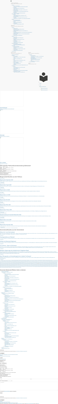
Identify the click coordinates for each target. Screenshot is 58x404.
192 (4, 262)
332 (44, 264)
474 (29, 266)
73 (54, 260)
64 (47, 260)
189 (1, 262)
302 (11, 264)
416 (22, 265)
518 (20, 267)
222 (38, 262)
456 (9, 266)
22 (14, 260)
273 (36, 263)
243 (3, 263)
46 (33, 260)
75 (56, 260)
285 (50, 263)
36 (25, 260)
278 (42, 263)
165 (32, 261)
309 (19, 264)
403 (8, 265)
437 (45, 265)
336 (49, 264)
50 (36, 260)
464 (18, 266)
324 (35, 264)
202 (15, 262)
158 (24, 261)
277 (41, 263)
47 (34, 260)
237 (54, 262)
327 (39, 264)
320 (31, 264)
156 (22, 261)
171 (39, 261)
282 (46, 263)
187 (56, 261)
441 (50, 265)
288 (53, 263)
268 (31, 263)
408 (13, 265)
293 (1, 264)
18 (11, 260)
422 (29, 265)
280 (44, 263)
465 (19, 266)
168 (35, 261)
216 (31, 262)
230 (46, 262)
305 (14, 264)
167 (34, 261)
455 (8, 266)
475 (30, 266)
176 (44, 261)
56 (41, 260)
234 (51, 262)
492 (49, 266)
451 (3, 266)
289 (54, 263)
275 (39, 263)
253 (14, 263)
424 (31, 265)
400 (4, 265)
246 (7, 263)
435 (43, 265)
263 (25, 263)
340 (53, 264)
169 (36, 261)
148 (13, 261)
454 (7, 266)
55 (40, 260)
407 (12, 265)
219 (34, 262)
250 (11, 263)
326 (38, 264)
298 (7, 264)
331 (43, 264)
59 (43, 260)
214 (29, 262)
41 (29, 260)
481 (36, 266)
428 (35, 265)
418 (24, 265)
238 (55, 262)
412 (18, 265)
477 (32, 266)
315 (25, 264)
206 (20, 262)
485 (41, 266)
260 (22, 263)
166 (33, 261)
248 (9, 263)
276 (40, 263)
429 (36, 265)
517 (19, 267)
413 (19, 265)
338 (51, 264)
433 (41, 265)
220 (35, 262)
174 (42, 261)
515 (17, 267)
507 (8, 267)
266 (29, 263)
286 (51, 263)
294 (2, 264)
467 (21, 266)
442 (51, 265)
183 (52, 261)
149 (14, 261)
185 (54, 261)
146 (11, 261)
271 (34, 263)
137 (1, 261)
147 (12, 261)
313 (23, 264)
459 (12, 266)
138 (2, 261)
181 (50, 261)
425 (32, 265)
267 (30, 263)
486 (42, 266)
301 (10, 264)
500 (0, 267)
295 (3, 264)
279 (43, 263)
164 (31, 261)
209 (23, 262)
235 (52, 262)
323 (34, 264)
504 (4, 267)
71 (53, 260)
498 (55, 266)
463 (17, 266)
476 (31, 266)
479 (34, 266)
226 (42, 262)
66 (49, 260)
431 (39, 265)
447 (56, 265)
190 (2, 262)
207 (21, 262)
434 (42, 265)
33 (23, 260)
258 (20, 263)
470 (24, 266)
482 (38, 266)
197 (10, 262)
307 (17, 264)
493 (50, 266)
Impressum (11, 403)
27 (18, 260)
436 (44, 265)
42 (30, 260)
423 (30, 265)
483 (39, 266)
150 (15, 261)
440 (49, 265)
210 (24, 262)
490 (46, 266)
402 (7, 265)
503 (3, 267)
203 (17, 262)
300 (9, 264)
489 (45, 266)
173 (41, 261)
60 (44, 260)
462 (15, 266)
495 (52, 266)
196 (9, 262)
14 (8, 260)
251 (12, 263)
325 (36, 264)
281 (45, 263)
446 (55, 265)
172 (40, 261)
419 (25, 265)
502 (2, 267)
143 (8, 261)
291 (56, 263)
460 (13, 266)
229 (45, 262)
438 (46, 265)
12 (6, 260)
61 (45, 260)
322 (33, 264)
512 (13, 267)
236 (53, 262)
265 (28, 263)
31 (21, 260)
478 (33, 266)
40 (28, 260)
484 (40, 266)
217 (32, 262)
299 (8, 264)
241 (1, 263)
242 (2, 263)
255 (17, 263)
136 (0, 261)
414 (20, 265)
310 (20, 264)
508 (9, 267)
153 (19, 261)
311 (21, 264)
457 (10, 266)
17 (10, 260)
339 (52, 264)
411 (17, 265)
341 (54, 264)
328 (40, 264)
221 (36, 262)
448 (0, 266)
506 (7, 267)
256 (18, 263)
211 (25, 262)
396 (0, 265)
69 (51, 260)
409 (14, 265)
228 (44, 262)
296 (4, 264)
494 (51, 266)
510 (11, 267)
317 (28, 264)
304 (13, 264)
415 (21, 265)
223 (39, 262)
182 (51, 261)
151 (17, 261)
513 (14, 267)
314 (24, 264)
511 (12, 267)
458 (11, 266)
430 (38, 265)
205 (19, 262)
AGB (6, 403)
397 (1, 265)
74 (55, 260)
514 (15, 267)
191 (3, 262)
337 (50, 264)
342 (55, 264)
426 (33, 265)
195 (8, 262)
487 (43, 266)
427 (34, 265)
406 (11, 265)
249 (10, 263)
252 (13, 263)
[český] (44, 88)
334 (46, 264)
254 (15, 263)
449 (1, 266)
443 (52, 265)
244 (4, 263)
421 (28, 265)
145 (10, 261)
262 (24, 263)
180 (49, 261)
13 (7, 260)
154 (20, 261)
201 (14, 262)
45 (32, 260)
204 (18, 262)
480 (35, 266)
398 (2, 265)
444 (53, 265)
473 (28, 266)
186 (55, 261)
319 (30, 264)
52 (38, 260)
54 (39, 260)
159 (25, 261)
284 (49, 263)
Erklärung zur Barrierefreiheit (29, 403)
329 (41, 264)
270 (33, 263)
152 (18, 261)
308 (18, 264)
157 (23, 261)
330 (42, 264)
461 (14, 266)
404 (9, 265)
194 (7, 262)
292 (0, 264)
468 (22, 266)
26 (17, 260)
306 (15, 264)
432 (40, 265)
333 (45, 264)
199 (12, 262)
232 (49, 262)
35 (24, 260)
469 (23, 266)
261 (23, 263)
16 (9, 260)
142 (7, 261)
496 (53, 266)
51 (37, 260)
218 (33, 262)
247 (8, 263)
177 (45, 261)
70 (52, 260)
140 (4, 261)
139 (3, 261)
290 (55, 263)
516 (18, 267)
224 (40, 262)
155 (21, 261)
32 (22, 260)
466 (20, 266)
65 (48, 260)
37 (26, 260)
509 (10, 267)
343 (56, 264)
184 (53, 261)
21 (13, 260)
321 (32, 264)
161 (28, 261)
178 (46, 261)
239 (56, 262)
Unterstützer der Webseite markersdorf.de (21, 351)
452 (4, 266)
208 (22, 262)
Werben (38, 403)
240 (0, 263)
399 (3, 265)
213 (28, 262)
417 (23, 265)
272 (35, 263)
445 (54, 265)
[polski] (44, 89)
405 (10, 265)
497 (54, 266)
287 (52, 263)
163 (30, 261)
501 (1, 267)
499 (56, 266)
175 (43, 261)
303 (12, 264)
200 (13, 262)
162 (29, 261)
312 (22, 264)
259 (21, 263)
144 (9, 261)
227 (43, 262)
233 (50, 262)
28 (19, 260)
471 (25, 266)
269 (32, 263)
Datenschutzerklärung (7, 391)
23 (15, 260)
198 (11, 262)
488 (44, 266)
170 (38, 261)
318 (29, 264)
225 (41, 262)
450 (2, 266)
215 (30, 262)
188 (0, 262)
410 (15, 265)
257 (19, 263)
